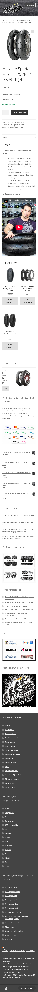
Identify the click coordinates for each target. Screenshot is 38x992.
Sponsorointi (10, 746)
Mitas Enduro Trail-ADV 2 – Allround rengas (19, 610)
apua (16, 532)
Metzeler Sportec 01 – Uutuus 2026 (16, 619)
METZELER (21, 127)
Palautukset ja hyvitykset (14, 775)
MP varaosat (9, 730)
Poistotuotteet (10, 762)
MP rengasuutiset (11, 904)
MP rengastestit (11, 896)
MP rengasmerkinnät (12, 892)
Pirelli (7, 858)
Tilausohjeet (9, 927)
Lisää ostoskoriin (19, 112)
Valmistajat (9, 939)
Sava (6, 862)
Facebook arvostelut (12, 754)
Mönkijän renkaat (11, 738)
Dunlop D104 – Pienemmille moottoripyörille (19, 602)
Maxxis (7, 837)
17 (17, 127)
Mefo (7, 841)
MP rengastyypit (11, 900)
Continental (9, 821)
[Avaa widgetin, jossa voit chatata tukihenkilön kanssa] (27, 988)
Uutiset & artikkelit (12, 923)
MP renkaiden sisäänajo (13, 912)
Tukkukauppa (10, 742)
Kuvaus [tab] (4, 137)
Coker (7, 817)
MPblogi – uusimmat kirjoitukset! (18, 950)
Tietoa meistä (10, 783)
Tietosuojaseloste (11, 771)
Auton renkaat (10, 734)
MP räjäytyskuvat (11, 887)
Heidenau (8, 833)
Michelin (8, 850)
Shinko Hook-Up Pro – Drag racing (16, 606)
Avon (7, 808)
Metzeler (8, 845)
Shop (12, 20)
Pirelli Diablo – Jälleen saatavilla (14, 969)
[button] (32, 31)
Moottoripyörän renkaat (23, 20)
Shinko (7, 866)
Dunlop (7, 829)
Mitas (7, 854)
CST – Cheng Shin (11, 825)
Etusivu (7, 20)
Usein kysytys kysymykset (14, 931)
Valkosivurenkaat (11, 935)
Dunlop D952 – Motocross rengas (14, 958)
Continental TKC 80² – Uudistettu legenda (17, 975)
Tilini (7, 767)
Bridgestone (9, 813)
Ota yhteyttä (10, 787)
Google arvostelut (11, 750)
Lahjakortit (9, 758)
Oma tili (6, 988)
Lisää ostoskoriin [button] (10, 300)
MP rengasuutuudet (12, 908)
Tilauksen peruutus (12, 779)
